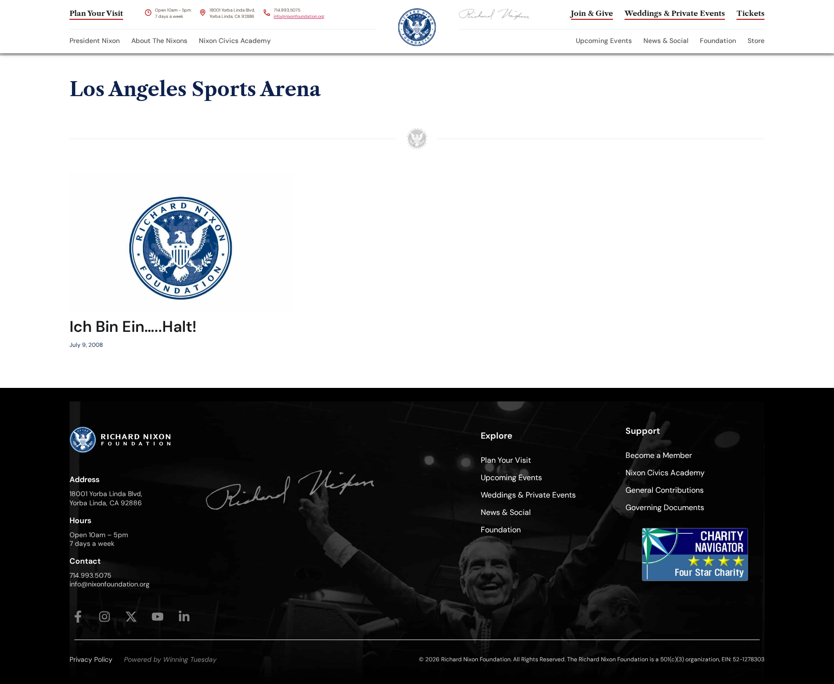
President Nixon (95, 40)
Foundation (718, 40)
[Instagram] (104, 616)
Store (756, 40)
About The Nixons (159, 40)
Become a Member (659, 455)
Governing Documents (665, 507)
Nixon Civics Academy (235, 40)
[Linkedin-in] (184, 616)
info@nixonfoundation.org (299, 16)
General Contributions (665, 490)
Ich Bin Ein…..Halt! (133, 326)
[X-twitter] (131, 616)
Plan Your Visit (506, 460)
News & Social (665, 40)
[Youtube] (157, 616)
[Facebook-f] (78, 616)
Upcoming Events (604, 40)
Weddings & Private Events (528, 495)
